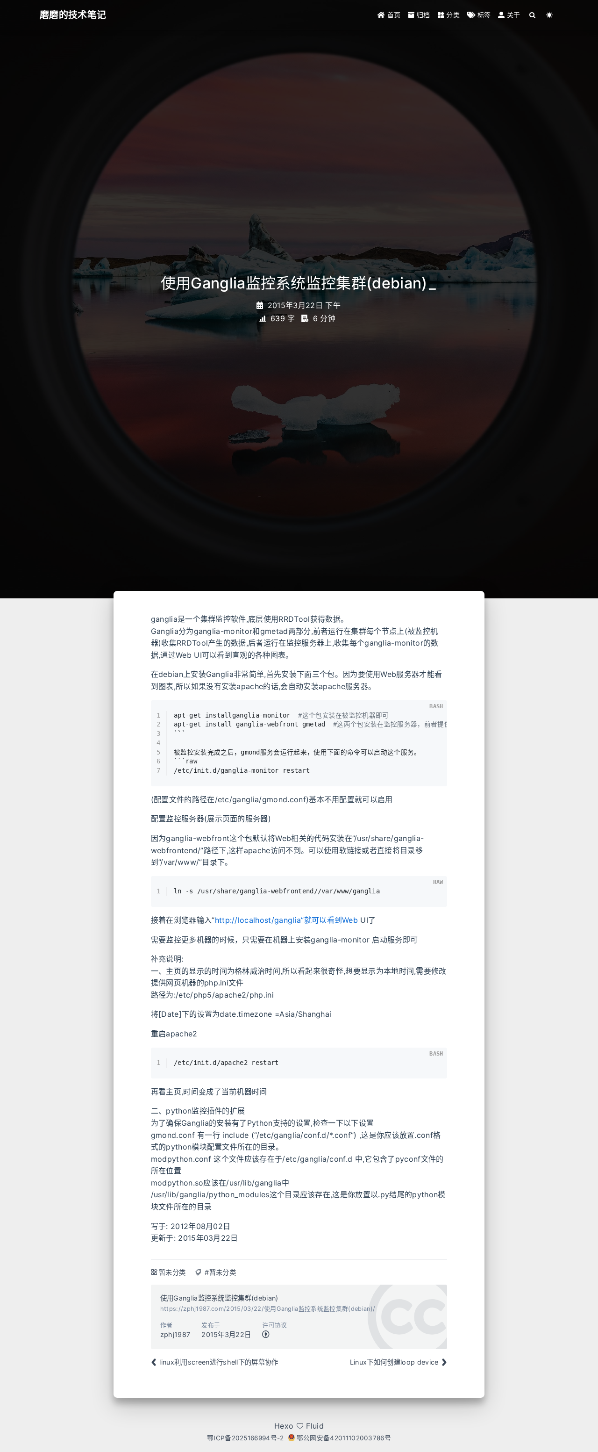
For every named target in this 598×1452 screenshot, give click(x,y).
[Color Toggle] (549, 15)
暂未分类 (172, 1272)
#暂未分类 (220, 1272)
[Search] (532, 15)
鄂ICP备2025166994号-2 (245, 1438)
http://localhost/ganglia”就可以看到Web (286, 920)
